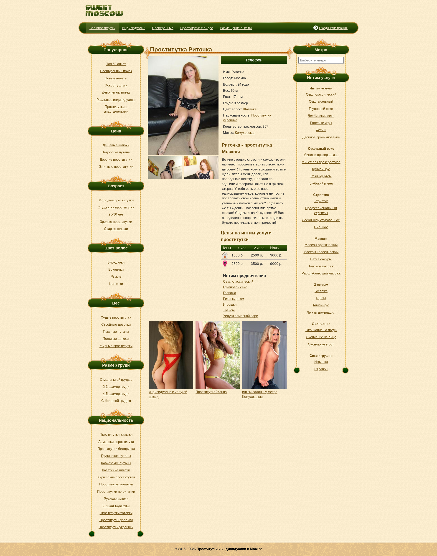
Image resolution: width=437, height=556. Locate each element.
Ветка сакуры (321, 258)
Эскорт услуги (116, 85)
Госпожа (229, 292)
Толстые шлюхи (116, 338)
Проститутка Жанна (211, 391)
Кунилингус (321, 168)
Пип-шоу (321, 226)
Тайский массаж (321, 266)
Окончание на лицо (321, 336)
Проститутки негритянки (116, 491)
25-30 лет (116, 214)
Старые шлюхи (116, 228)
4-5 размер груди (116, 393)
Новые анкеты (116, 78)
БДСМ (321, 297)
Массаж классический (320, 251)
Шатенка (250, 109)
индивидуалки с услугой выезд (168, 394)
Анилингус (321, 304)
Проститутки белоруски (116, 448)
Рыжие (116, 276)
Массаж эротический (321, 244)
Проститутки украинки (116, 526)
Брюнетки (116, 269)
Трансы (229, 309)
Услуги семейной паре (240, 315)
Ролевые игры (321, 122)
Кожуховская (245, 132)
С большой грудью (116, 400)
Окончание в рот (321, 344)
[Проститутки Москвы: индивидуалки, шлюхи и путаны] (104, 11)
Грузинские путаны (116, 455)
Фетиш (321, 129)
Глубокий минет (321, 183)
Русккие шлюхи (116, 498)
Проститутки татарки (116, 512)
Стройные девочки (116, 324)
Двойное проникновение (321, 137)
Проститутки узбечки (116, 519)
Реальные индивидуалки (116, 99)
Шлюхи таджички (116, 505)
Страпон (321, 368)
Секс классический (238, 281)
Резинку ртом (233, 298)
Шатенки (116, 283)
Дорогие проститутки (116, 159)
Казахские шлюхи (116, 469)
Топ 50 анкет (116, 63)
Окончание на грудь (321, 329)
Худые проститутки (116, 317)
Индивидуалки (133, 27)
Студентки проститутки (116, 207)
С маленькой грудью (116, 379)
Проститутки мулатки (116, 484)
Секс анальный (321, 101)
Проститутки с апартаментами (116, 109)
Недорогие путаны (116, 152)
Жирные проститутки (115, 345)
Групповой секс (235, 286)
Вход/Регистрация (333, 27)
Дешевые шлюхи (116, 144)
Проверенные (162, 27)
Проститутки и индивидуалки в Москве (229, 548)
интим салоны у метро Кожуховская (259, 394)
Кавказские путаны (116, 462)
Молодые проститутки (116, 200)
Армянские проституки (116, 441)
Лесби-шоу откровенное (321, 219)
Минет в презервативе (320, 154)
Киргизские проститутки (116, 477)
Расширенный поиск (116, 70)
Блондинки (115, 262)
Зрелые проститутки (116, 221)
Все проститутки (102, 27)
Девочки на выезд (116, 92)
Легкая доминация (321, 312)
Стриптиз (321, 200)
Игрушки (229, 304)
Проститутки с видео (196, 27)
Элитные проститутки (116, 166)
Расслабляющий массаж (321, 273)
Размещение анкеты (236, 27)
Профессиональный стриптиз (321, 210)
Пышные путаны (116, 331)
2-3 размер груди (116, 386)
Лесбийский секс (321, 115)
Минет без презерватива (321, 161)
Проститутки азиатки (116, 434)
